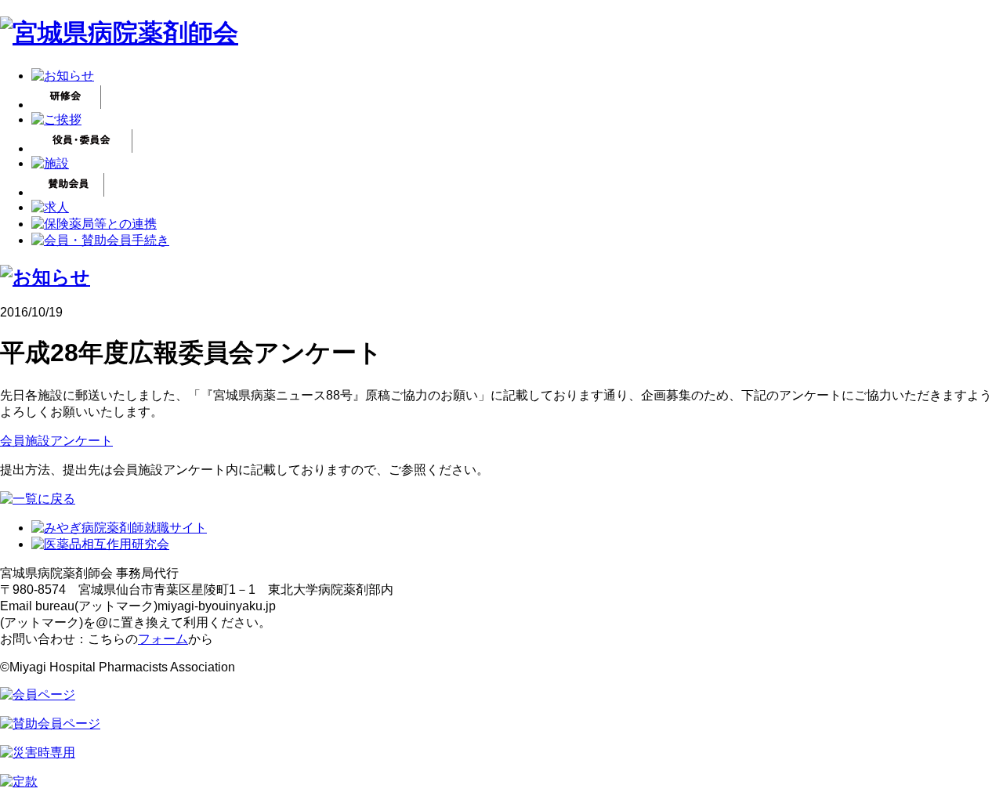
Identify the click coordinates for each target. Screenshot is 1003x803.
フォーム (163, 639)
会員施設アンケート (56, 440)
